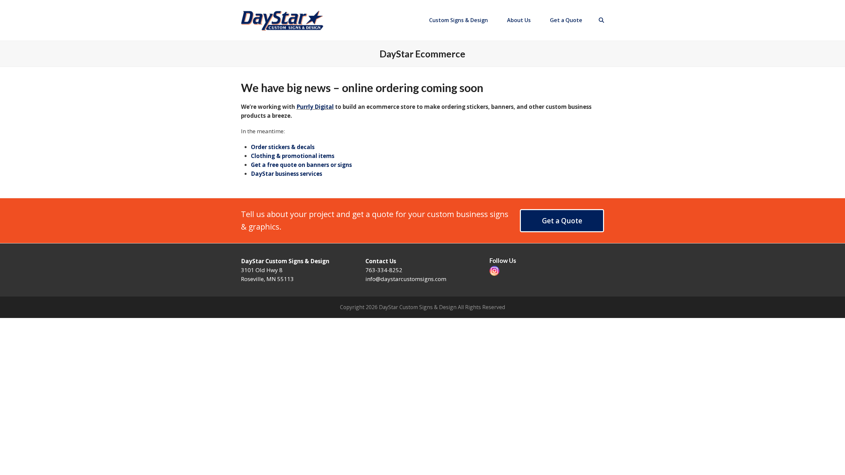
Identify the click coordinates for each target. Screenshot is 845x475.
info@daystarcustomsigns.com (405, 279)
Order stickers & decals (283, 147)
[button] (601, 20)
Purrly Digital (315, 107)
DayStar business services (286, 173)
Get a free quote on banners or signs (301, 165)
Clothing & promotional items (292, 156)
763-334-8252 (383, 270)
